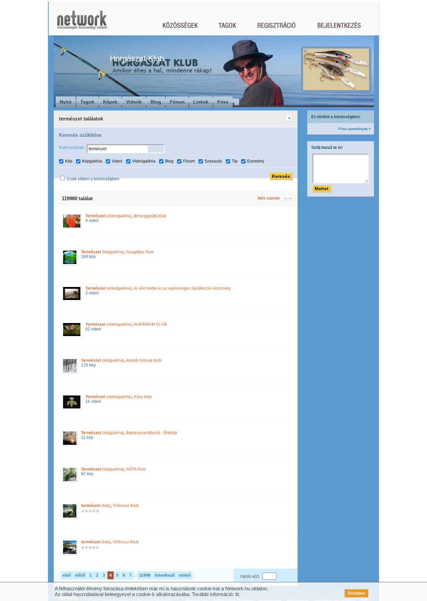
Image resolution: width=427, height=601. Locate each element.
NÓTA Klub (136, 469)
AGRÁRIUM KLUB (150, 324)
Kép (68, 161)
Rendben (356, 593)
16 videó (93, 401)
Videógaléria (143, 161)
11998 (144, 575)
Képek (110, 101)
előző (80, 575)
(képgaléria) (102, 252)
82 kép (87, 474)
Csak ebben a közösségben (93, 179)
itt (237, 594)
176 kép (88, 365)
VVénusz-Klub (126, 505)
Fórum (177, 101)
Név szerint (269, 198)
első (67, 575)
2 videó (92, 293)
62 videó (93, 329)
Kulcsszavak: (72, 147)
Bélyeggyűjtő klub (150, 216)
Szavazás (213, 161)
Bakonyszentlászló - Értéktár (151, 432)
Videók (134, 101)
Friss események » (354, 129)
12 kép (87, 437)
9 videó (92, 220)
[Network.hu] (82, 23)
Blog (155, 101)
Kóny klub (143, 396)
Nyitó (66, 101)
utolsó (184, 575)
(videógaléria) (108, 216)
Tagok (87, 101)
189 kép (88, 256)
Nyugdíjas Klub (140, 252)
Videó (117, 161)
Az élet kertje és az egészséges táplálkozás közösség (182, 288)
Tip (235, 161)
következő (164, 575)
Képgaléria (92, 161)
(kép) (96, 505)
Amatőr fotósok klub (143, 360)
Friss (223, 101)
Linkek (200, 101)
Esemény (255, 161)
